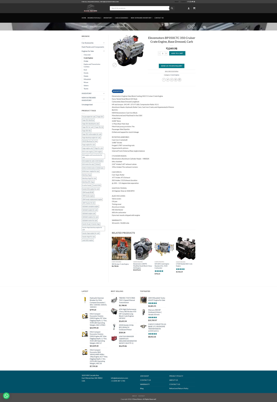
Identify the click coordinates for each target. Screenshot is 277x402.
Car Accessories (121, 18)
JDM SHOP (144, 376)
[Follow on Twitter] (192, 1)
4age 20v (100, 116)
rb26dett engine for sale (89, 210)
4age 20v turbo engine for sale (91, 134)
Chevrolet (87, 55)
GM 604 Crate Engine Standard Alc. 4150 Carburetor (162, 266)
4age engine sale (87, 148)
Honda (86, 73)
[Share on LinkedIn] (179, 80)
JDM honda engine (88, 196)
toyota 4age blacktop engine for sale (92, 228)
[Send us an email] (194, 1)
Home (84, 18)
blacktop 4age (86, 175)
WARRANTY (145, 384)
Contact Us (159, 18)
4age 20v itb (99, 127)
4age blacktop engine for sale (91, 137)
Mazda (86, 76)
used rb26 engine (87, 240)
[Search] (172, 8)
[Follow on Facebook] (188, 1)
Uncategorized (87, 104)
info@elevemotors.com (119, 378)
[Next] (195, 258)
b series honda (86, 185)
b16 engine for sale (88, 161)
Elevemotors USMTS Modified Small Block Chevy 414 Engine (142, 266)
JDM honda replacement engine (92, 199)
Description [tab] (117, 91)
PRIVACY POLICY (176, 376)
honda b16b (97, 185)
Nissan (86, 82)
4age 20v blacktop (88, 120)
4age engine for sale (88, 144)
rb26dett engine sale (88, 213)
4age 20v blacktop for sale (90, 124)
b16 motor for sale (88, 164)
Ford (85, 70)
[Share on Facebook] (164, 80)
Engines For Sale (94, 18)
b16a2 (98, 164)
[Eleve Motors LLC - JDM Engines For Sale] (91, 8)
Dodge (86, 61)
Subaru (86, 85)
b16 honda (99, 161)
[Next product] (189, 26)
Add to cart (177, 53)
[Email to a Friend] (172, 80)
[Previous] (112, 258)
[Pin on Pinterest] (175, 80)
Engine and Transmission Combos (92, 65)
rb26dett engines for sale (90, 217)
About (176, 1)
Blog (141, 388)
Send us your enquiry (171, 66)
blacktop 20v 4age (88, 182)
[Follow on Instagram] (190, 1)
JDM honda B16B (87, 192)
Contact (183, 1)
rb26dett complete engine (90, 206)
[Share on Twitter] (168, 80)
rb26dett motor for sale (89, 220)
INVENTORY (108, 18)
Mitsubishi (87, 79)
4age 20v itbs (86, 131)
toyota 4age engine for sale (90, 233)
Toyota (86, 89)
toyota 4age (96, 224)
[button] (189, 8)
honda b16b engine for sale (90, 189)
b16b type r (100, 168)
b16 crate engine (87, 152)
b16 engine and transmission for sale (92, 156)
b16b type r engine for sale (90, 171)
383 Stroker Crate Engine (120, 264)
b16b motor (91, 168)
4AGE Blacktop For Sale (89, 141)
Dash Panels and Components (93, 47)
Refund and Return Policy (178, 388)
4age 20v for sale (87, 127)
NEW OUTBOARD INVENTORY (141, 18)
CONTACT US (145, 380)
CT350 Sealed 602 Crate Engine (184, 265)
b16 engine (98, 152)
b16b (84, 168)
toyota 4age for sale (88, 236)
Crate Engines (117, 26)
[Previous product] (193, 26)
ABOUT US (173, 380)
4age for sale (99, 148)
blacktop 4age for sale (89, 178)
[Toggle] (104, 42)
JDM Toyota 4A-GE (88, 203)
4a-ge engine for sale (88, 116)
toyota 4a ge (86, 224)
